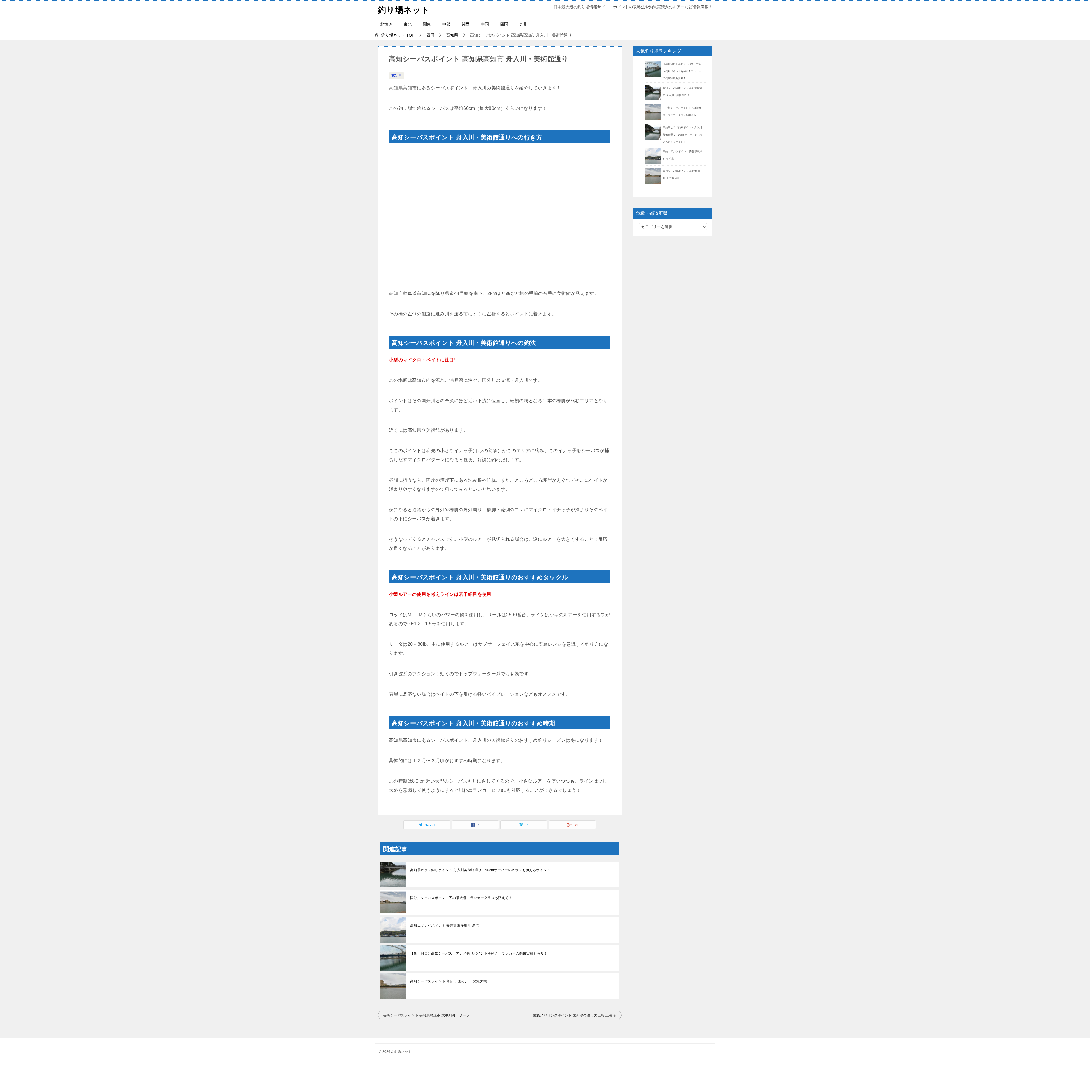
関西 (465, 24)
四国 (504, 24)
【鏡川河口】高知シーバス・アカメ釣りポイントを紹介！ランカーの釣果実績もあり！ (479, 953)
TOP (397, 35)
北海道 (386, 24)
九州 (523, 24)
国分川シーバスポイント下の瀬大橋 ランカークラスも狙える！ (461, 898)
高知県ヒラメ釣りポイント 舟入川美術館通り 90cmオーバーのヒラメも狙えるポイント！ (482, 870)
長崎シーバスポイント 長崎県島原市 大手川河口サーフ (426, 1015)
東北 (408, 24)
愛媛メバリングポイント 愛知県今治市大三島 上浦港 (574, 1015)
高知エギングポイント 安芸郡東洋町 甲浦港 (444, 926)
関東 (427, 24)
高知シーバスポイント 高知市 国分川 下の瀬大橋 (448, 981)
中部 (446, 24)
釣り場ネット (404, 9)
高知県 (396, 76)
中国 (485, 24)
